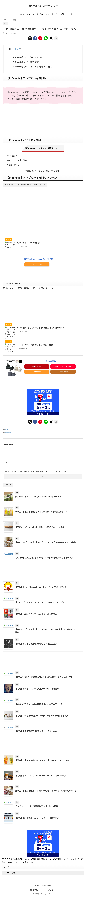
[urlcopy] (56, 38)
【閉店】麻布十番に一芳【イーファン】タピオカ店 (37, 818)
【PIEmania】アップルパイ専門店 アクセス (31, 66)
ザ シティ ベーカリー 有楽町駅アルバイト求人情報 (36, 806)
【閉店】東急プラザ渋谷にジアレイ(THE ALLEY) (36, 644)
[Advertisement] (43, 120)
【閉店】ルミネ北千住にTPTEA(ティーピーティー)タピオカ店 (41, 716)
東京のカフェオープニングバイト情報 (38, 259)
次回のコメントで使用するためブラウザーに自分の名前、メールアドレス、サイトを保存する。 (37, 471)
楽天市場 (35, 366)
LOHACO (61, 371)
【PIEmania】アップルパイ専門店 (26, 57)
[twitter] (30, 38)
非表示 (17, 49)
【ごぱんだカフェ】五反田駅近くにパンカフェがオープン (39, 704)
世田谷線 (37, 885)
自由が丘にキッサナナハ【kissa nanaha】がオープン (38, 496)
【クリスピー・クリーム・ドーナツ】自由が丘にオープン (39, 602)
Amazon (35, 371)
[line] (46, 38)
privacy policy (46, 885)
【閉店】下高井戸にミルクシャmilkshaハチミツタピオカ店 (40, 775)
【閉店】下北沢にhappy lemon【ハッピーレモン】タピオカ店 (41, 587)
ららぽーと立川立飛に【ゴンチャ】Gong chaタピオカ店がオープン (44, 558)
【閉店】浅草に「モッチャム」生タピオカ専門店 (36, 614)
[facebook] (35, 38)
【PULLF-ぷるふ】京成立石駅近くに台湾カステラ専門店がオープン (44, 677)
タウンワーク (35, 264)
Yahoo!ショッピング (61, 366)
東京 (6, 429)
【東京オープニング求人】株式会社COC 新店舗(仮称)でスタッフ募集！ (46, 542)
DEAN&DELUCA (52, 361)
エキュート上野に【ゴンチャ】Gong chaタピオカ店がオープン (42, 512)
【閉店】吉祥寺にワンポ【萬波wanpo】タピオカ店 (37, 689)
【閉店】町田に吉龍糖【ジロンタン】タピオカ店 (36, 731)
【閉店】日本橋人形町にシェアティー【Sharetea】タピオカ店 (42, 760)
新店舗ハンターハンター (44, 5)
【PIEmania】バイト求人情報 (24, 62)
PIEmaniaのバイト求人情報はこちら (42, 148)
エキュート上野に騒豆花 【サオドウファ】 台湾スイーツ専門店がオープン (46, 791)
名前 (6, 463)
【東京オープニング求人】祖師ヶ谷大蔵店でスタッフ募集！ (40, 527)
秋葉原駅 (8, 432)
